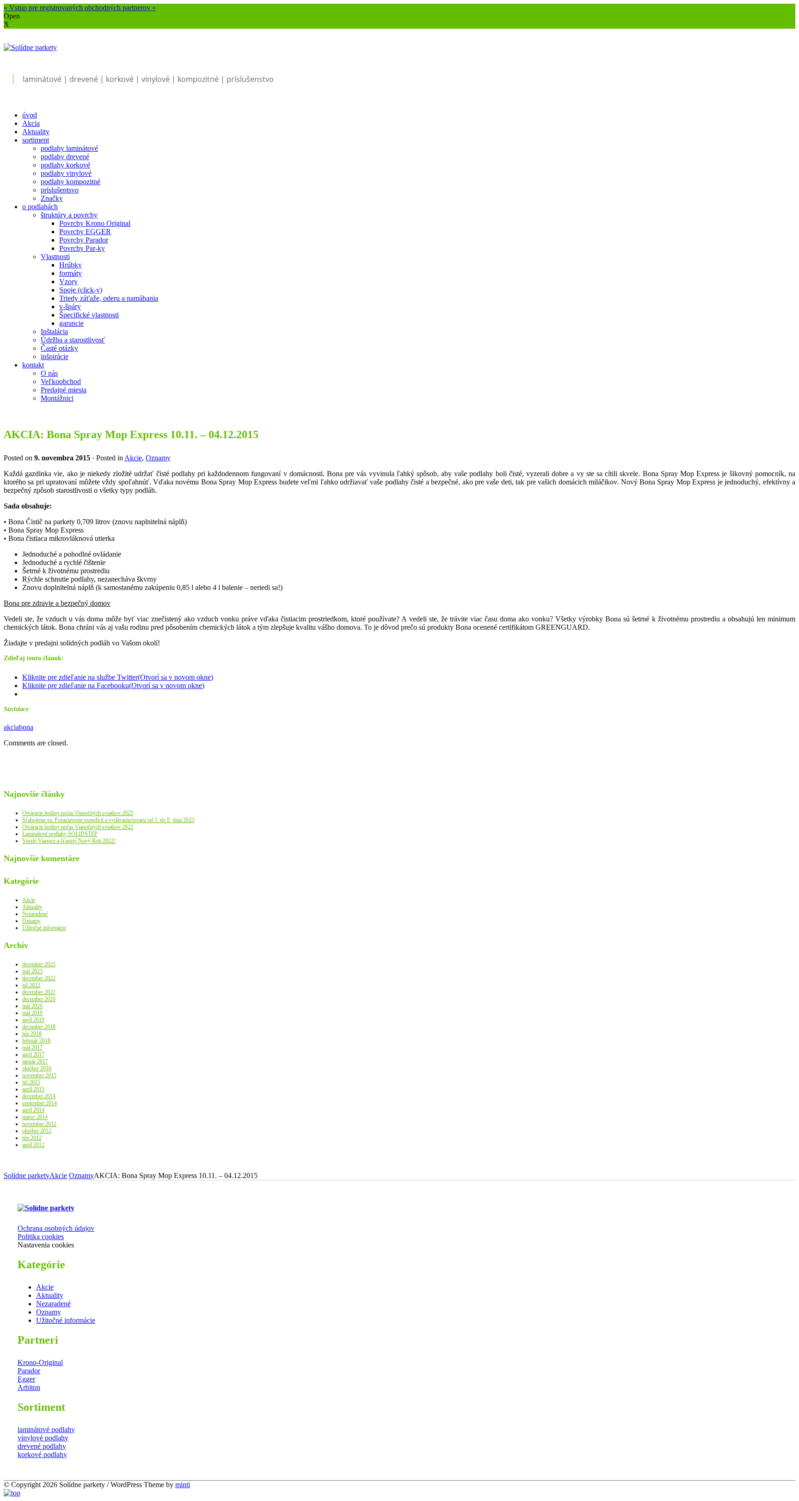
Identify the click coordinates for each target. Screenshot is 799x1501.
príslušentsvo (60, 190)
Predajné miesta (63, 390)
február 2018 (36, 1040)
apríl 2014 (33, 1110)
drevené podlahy (42, 1446)
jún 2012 (32, 1138)
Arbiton (29, 1387)
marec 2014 (35, 1117)
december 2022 (38, 978)
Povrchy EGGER (85, 232)
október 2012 (36, 1131)
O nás (49, 373)
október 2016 (36, 1068)
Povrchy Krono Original (94, 223)
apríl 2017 (33, 1054)
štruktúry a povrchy (69, 215)
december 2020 (38, 999)
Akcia (31, 123)
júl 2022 (31, 985)
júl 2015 (31, 1082)
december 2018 (38, 1026)
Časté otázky (59, 348)
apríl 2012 (33, 1144)
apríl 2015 (33, 1089)
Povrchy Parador (83, 240)
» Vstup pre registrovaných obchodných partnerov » (80, 8)
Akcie (133, 458)
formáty (70, 273)
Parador (29, 1371)
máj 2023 (32, 971)
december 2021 (38, 992)
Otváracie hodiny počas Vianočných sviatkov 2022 (77, 827)
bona (26, 727)
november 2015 (39, 1075)
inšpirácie (54, 356)
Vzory (68, 281)
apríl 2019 (33, 1020)
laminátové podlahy (46, 1429)
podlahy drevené (65, 157)
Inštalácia (54, 331)
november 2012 (39, 1124)
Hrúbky (70, 265)
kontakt (33, 365)
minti (182, 1485)
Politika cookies (41, 1236)
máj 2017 (32, 1047)
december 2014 (38, 1096)
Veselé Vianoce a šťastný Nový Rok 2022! (69, 840)
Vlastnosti (55, 257)
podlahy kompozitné (70, 182)
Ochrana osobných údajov (56, 1228)
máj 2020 (32, 1006)
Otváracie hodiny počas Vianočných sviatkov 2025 (77, 813)
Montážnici (57, 398)
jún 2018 (32, 1033)
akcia (11, 727)
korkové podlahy (42, 1454)
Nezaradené (35, 914)
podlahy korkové (65, 165)
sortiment (35, 140)
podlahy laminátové (69, 148)
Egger (26, 1379)
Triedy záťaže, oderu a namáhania (108, 298)
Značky (52, 198)
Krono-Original (40, 1362)
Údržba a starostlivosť (73, 340)
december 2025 (38, 964)
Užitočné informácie (44, 927)
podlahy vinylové (66, 173)
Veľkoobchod (61, 381)
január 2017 (35, 1061)
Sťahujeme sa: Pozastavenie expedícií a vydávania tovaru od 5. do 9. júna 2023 (108, 820)
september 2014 (39, 1103)
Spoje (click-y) (80, 290)
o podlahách (40, 207)
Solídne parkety (26, 1175)
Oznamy (158, 458)
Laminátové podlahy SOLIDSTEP (60, 834)
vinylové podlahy (43, 1438)
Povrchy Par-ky (82, 248)
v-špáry (70, 306)
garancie (71, 323)
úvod (29, 115)
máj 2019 (32, 1013)
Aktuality (35, 132)
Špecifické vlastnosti (89, 315)
